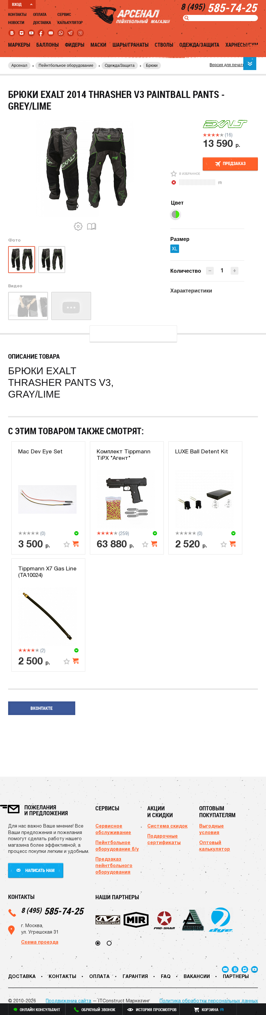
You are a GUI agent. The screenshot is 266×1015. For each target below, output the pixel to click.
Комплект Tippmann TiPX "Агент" (124, 454)
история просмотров (156, 1009)
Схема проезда (39, 942)
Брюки (152, 65)
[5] (222, 135)
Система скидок (167, 826)
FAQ (166, 976)
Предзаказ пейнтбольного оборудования (113, 865)
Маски (98, 44)
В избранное (189, 173)
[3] (213, 135)
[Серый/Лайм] (175, 214)
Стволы (164, 44)
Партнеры (236, 976)
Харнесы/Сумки (244, 44)
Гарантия (135, 976)
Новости (16, 22)
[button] (234, 271)
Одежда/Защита (199, 44)
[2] (209, 135)
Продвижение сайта (68, 1000)
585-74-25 (52, 910)
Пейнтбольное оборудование (66, 65)
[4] (217, 135)
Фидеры (74, 44)
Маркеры (19, 44)
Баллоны (47, 44)
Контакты (17, 14)
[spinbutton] (222, 270)
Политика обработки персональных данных (209, 1000)
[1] (205, 135)
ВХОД (16, 4)
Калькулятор (70, 22)
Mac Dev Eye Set (40, 451)
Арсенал (19, 65)
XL (174, 248)
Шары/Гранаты (131, 44)
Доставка (42, 22)
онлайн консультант (40, 1009)
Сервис (64, 14)
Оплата (39, 14)
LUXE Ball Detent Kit (201, 451)
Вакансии (197, 976)
